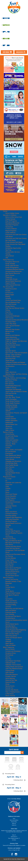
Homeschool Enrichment (12, 502)
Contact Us (14, 825)
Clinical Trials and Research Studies (16, 391)
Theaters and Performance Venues (16, 364)
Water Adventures (10, 372)
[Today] (21, 759)
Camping (8, 298)
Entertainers (9, 453)
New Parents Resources (12, 273)
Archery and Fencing (11, 579)
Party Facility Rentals (11, 465)
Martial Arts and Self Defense (14, 608)
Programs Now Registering (13, 517)
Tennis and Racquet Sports (13, 637)
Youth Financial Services (12, 285)
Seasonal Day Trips (11, 680)
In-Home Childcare (11, 229)
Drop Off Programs (11, 221)
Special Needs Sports (11, 624)
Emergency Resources (12, 262)
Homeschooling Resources (13, 271)
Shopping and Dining (9, 539)
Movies (7, 333)
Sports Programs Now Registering (15, 630)
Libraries (8, 327)
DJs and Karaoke (10, 451)
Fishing (7, 310)
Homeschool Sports (11, 603)
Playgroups (8, 277)
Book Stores (9, 544)
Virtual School (9, 256)
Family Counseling (10, 399)
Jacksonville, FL (14, 836)
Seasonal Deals (10, 682)
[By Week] (14, 759)
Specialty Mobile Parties (12, 473)
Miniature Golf (9, 331)
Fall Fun (7, 657)
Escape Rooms (10, 306)
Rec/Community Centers (12, 345)
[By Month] (7, 759)
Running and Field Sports (13, 616)
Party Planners (9, 467)
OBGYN (7, 411)
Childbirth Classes (10, 388)
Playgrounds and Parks (12, 339)
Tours (7, 368)
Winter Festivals (10, 696)
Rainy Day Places (10, 343)
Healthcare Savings (11, 405)
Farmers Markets (10, 558)
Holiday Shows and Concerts (14, 667)
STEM (7, 527)
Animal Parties (9, 434)
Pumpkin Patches (10, 676)
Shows (7, 684)
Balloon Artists (9, 438)
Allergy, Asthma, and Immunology (15, 378)
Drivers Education (10, 496)
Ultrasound (8, 426)
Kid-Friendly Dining (11, 562)
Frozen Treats (9, 560)
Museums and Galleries (12, 335)
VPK (6, 258)
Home (14, 818)
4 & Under (8, 479)
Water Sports (9, 643)
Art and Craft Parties (11, 436)
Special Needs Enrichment (13, 523)
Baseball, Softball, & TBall (13, 581)
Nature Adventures (11, 337)
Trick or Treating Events (12, 692)
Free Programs (9, 500)
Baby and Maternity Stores (13, 541)
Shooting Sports (10, 618)
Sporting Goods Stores (12, 572)
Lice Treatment (9, 409)
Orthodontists (9, 417)
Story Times (9, 529)
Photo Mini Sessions (11, 674)
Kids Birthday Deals (11, 463)
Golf (6, 597)
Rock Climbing (9, 614)
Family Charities (10, 264)
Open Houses (9, 672)
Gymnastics (9, 599)
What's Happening (8, 647)
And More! (14, 840)
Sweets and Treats (11, 574)
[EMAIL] (18, 767)
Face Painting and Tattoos (13, 455)
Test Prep (8, 250)
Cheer (7, 585)
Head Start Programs (11, 225)
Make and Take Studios (12, 329)
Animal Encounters (11, 289)
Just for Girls (9, 504)
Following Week (18, 780)
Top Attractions (9, 366)
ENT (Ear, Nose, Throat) (12, 397)
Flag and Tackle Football (12, 593)
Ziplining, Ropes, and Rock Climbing (16, 374)
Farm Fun (8, 659)
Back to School (9, 649)
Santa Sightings (10, 678)
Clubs (7, 486)
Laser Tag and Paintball (12, 326)
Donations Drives (10, 653)
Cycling (7, 589)
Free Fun (8, 312)
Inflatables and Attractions (13, 461)
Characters (8, 446)
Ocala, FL (14, 835)
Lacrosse (8, 606)
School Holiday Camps (12, 213)
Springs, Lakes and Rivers (13, 355)
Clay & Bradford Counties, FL (14, 838)
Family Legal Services (12, 265)
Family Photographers (12, 267)
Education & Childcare (9, 215)
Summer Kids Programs (12, 531)
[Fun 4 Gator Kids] (14, 7)
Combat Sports (10, 587)
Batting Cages (9, 295)
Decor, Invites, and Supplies (13, 450)
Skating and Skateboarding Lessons (16, 620)
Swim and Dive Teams (12, 634)
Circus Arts (8, 484)
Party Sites (8, 469)
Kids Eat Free (9, 564)
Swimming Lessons (11, 636)
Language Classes (11, 506)
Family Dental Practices (12, 401)
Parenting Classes (10, 515)
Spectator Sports (10, 351)
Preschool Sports (10, 612)
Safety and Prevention (12, 519)
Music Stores (9, 566)
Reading (7, 246)
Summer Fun (9, 688)
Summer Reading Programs (13, 533)
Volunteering (9, 537)
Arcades (7, 291)
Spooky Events (9, 686)
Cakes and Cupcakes (11, 440)
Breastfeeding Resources (13, 386)
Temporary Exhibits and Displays (15, 362)
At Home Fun (9, 293)
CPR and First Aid (10, 393)
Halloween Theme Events (13, 665)
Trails (7, 370)
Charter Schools (10, 219)
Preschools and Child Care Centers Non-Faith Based (16, 239)
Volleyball (8, 641)
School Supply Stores (11, 570)
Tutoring (7, 254)
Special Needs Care (11, 424)
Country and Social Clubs (13, 300)
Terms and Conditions (14, 820)
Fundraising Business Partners (14, 269)
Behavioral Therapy (11, 380)
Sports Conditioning (11, 628)
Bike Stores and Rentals (12, 543)
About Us (14, 823)
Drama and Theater (11, 494)
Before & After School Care (13, 217)
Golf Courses (9, 318)
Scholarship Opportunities (13, 248)
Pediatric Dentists (10, 419)
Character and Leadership (13, 482)
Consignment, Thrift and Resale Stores (15, 551)
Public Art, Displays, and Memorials (16, 341)
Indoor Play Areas (10, 324)
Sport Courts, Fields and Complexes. (16, 353)
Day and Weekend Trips (12, 302)
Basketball (8, 583)
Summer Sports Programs (13, 632)
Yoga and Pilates (10, 645)
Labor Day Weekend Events (13, 668)
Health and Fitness (11, 601)
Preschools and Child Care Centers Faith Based (16, 235)
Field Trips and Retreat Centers (14, 308)
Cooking (7, 488)
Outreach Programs (11, 513)
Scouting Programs (11, 521)
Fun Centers (9, 314)
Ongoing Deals (9, 670)
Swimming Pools (10, 358)
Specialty (8, 525)
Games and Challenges (12, 316)
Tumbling (8, 639)
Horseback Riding (10, 605)
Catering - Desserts (11, 442)
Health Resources (8, 376)
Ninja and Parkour (10, 610)
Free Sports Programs (12, 595)
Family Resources (8, 260)
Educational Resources (12, 223)
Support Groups (10, 283)
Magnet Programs (10, 231)
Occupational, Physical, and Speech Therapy (16, 414)
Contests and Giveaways (12, 651)
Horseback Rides (10, 322)
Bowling (7, 296)
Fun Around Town (8, 287)
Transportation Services (12, 252)
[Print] (11, 767)
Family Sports (9, 591)
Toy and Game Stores (12, 575)
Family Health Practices (12, 403)
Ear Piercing (9, 556)
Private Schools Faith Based (13, 242)
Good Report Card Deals (12, 661)
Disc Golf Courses (10, 304)
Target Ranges (9, 360)
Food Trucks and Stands (12, 457)
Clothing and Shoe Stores (13, 546)
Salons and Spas (10, 347)
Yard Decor (8, 475)
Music (7, 510)
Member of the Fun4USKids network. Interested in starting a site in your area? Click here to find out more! (14, 831)
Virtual (7, 535)
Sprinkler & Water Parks (12, 357)
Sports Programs (8, 577)
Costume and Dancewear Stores (15, 554)
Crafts (7, 490)
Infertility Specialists (11, 407)
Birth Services (9, 384)
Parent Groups (9, 275)
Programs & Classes (9, 477)
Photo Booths (9, 471)
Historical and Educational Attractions (16, 320)
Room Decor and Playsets (13, 568)
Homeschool (9, 227)
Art (6, 481)
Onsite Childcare (10, 233)
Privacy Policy (14, 821)
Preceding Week (10, 773)
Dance (7, 492)
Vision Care (8, 428)
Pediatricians (9, 422)
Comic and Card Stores (12, 548)
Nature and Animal (11, 512)
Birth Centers (9, 382)
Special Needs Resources (13, 281)
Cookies (7, 448)
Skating (7, 349)
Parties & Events (8, 432)
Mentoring (8, 508)
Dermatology (9, 395)
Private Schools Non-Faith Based (15, 244)
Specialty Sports (10, 626)
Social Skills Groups (11, 279)
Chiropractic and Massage (13, 389)
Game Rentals (9, 459)
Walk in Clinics (9, 430)
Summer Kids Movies (11, 690)
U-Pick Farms (9, 694)
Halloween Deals (10, 663)
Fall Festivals (9, 655)
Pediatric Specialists (11, 420)
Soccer (7, 622)
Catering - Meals (10, 444)
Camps (5, 211)
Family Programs (10, 498)
